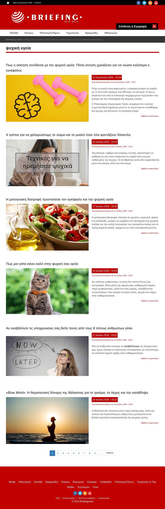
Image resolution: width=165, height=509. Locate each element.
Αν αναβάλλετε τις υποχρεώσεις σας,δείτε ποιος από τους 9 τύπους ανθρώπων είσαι (69, 328)
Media (12, 481)
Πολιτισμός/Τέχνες (50, 33)
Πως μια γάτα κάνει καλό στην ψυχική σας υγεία (42, 264)
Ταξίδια (70, 487)
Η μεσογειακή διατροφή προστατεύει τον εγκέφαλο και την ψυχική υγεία (59, 199)
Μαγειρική (78, 481)
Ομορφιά (92, 481)
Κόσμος (29, 33)
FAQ (57, 498)
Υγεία (95, 487)
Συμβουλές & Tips (146, 481)
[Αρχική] (47, 17)
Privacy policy (69, 498)
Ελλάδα (14, 33)
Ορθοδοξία (106, 481)
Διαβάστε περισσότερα (149, 116)
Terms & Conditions (86, 498)
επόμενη (109, 453)
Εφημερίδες (91, 33)
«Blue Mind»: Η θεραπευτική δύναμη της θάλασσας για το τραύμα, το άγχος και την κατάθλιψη (77, 392)
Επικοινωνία (104, 498)
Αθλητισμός (110, 33)
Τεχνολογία (72, 33)
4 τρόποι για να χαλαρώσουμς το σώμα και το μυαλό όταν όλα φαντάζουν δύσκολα (68, 135)
